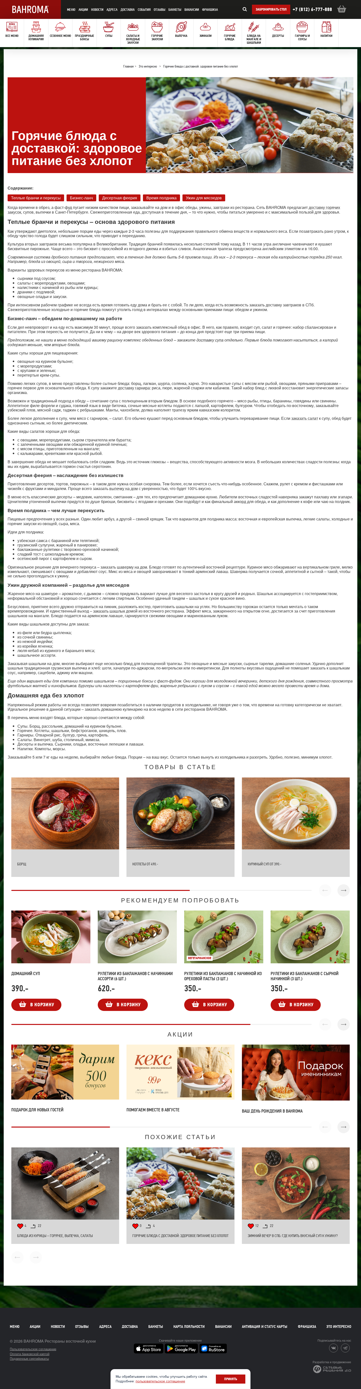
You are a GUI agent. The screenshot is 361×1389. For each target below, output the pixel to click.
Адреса (112, 10)
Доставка (130, 1326)
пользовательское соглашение (160, 1381)
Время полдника (161, 197)
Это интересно (338, 1326)
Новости (58, 1326)
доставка (128, 10)
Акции (35, 1326)
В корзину (42, 1004)
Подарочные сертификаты (29, 1358)
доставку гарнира (134, 388)
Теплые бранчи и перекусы (36, 197)
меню (71, 10)
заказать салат (304, 418)
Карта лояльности (189, 1326)
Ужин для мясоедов (204, 197)
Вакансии (191, 10)
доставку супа (209, 340)
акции (83, 10)
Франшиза (210, 10)
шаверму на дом (132, 567)
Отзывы (159, 10)
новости (97, 10)
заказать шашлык (109, 611)
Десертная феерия (119, 197)
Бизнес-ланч (81, 197)
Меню (14, 1326)
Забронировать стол (271, 9)
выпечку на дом (123, 488)
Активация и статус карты (264, 1326)
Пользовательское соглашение (33, 1349)
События (144, 10)
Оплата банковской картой (29, 1353)
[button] (343, 890)
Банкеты (174, 10)
